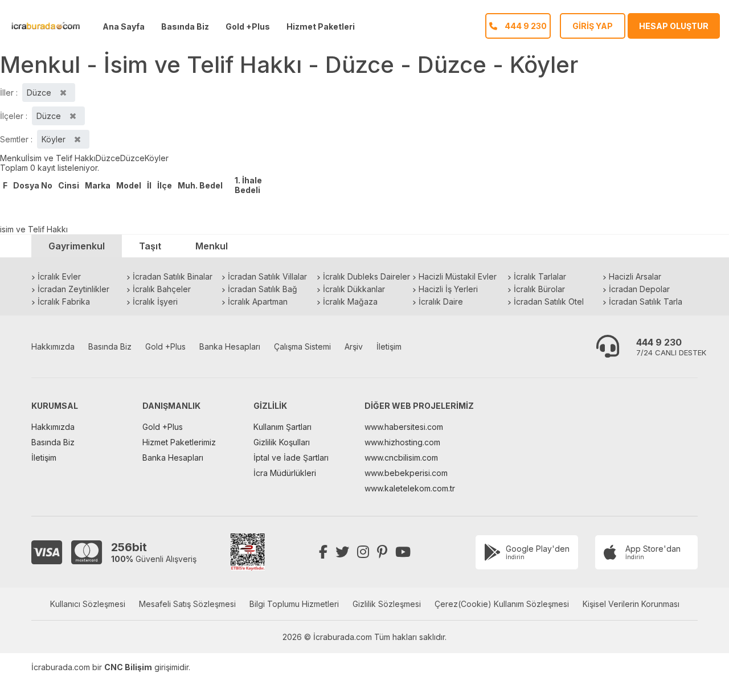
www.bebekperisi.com (406, 473)
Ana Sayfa (124, 26)
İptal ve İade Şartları (291, 457)
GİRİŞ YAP (592, 26)
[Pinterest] (382, 552)
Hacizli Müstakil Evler (458, 276)
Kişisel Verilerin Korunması (631, 604)
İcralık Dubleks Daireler (366, 276)
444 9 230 (659, 342)
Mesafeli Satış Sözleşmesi (187, 604)
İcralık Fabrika (64, 301)
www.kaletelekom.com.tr (409, 488)
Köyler (157, 158)
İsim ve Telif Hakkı (61, 158)
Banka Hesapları (229, 346)
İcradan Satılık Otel (549, 301)
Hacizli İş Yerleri (448, 289)
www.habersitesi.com (403, 427)
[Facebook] (323, 552)
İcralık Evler (59, 276)
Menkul (13, 158)
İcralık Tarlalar (540, 276)
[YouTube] (403, 552)
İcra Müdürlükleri (284, 473)
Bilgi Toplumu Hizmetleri (294, 604)
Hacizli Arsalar (635, 276)
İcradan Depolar (639, 289)
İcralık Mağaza (350, 301)
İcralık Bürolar (539, 289)
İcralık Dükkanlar (354, 289)
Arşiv (354, 346)
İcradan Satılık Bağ (262, 289)
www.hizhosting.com (402, 442)
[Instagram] (363, 552)
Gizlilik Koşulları (281, 442)
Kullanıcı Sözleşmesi (87, 604)
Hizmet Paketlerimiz (179, 442)
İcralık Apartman (258, 301)
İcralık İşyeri (155, 301)
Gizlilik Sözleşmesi (387, 604)
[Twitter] (342, 552)
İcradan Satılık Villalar (267, 276)
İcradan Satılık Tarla (645, 301)
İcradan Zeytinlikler (73, 289)
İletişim (389, 346)
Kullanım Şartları (282, 427)
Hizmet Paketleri (320, 26)
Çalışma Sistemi (302, 346)
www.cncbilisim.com (401, 457)
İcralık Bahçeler (162, 289)
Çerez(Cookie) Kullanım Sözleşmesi (502, 604)
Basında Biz (185, 26)
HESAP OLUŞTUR (673, 26)
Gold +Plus (248, 26)
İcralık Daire (441, 301)
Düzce (108, 158)
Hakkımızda (53, 346)
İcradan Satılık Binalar (172, 276)
